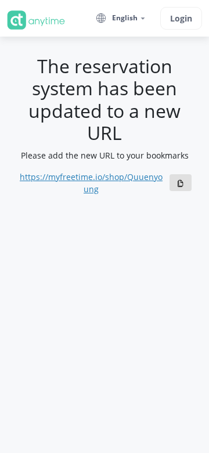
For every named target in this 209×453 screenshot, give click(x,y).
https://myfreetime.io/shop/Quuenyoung (91, 183)
